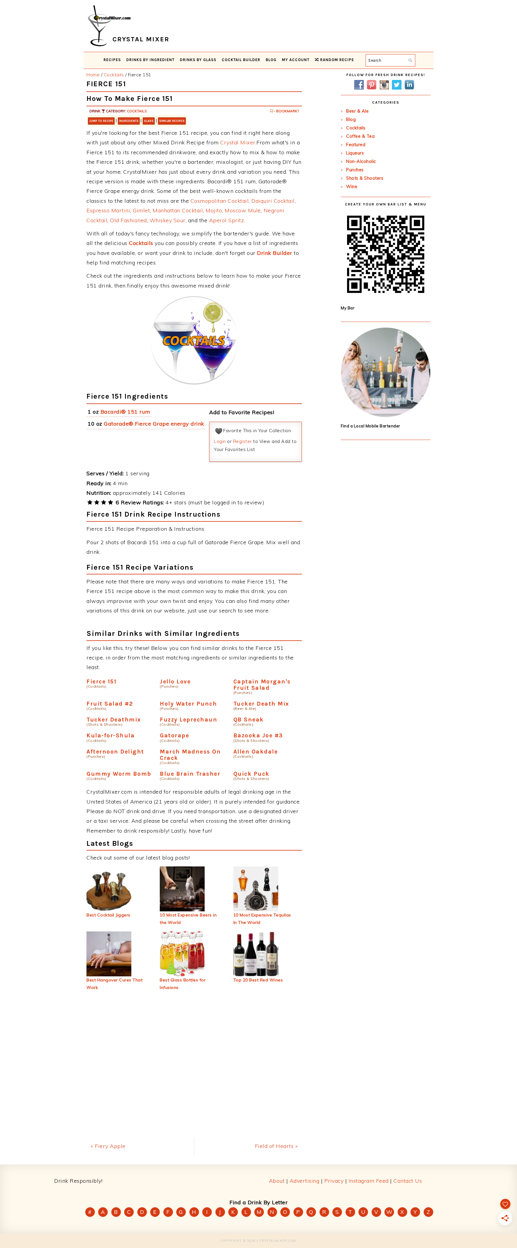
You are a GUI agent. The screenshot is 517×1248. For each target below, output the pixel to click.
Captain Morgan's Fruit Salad (262, 684)
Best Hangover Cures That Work (114, 983)
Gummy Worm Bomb (118, 773)
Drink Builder (274, 252)
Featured (355, 144)
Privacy (334, 1180)
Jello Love (175, 681)
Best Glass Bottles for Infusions (183, 983)
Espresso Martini (108, 210)
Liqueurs (355, 153)
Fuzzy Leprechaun (188, 719)
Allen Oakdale (255, 751)
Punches (355, 170)
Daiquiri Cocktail (273, 200)
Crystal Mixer (238, 142)
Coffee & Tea (360, 136)
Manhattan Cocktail (178, 210)
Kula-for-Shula (110, 735)
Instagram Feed (369, 1180)
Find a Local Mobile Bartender (370, 425)
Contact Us (407, 1180)
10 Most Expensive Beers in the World (188, 918)
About (277, 1180)
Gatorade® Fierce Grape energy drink (154, 423)
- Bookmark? (286, 111)
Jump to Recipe (101, 121)
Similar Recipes (172, 121)
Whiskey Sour (167, 220)
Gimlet (141, 210)
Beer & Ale (357, 111)
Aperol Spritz (226, 220)
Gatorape (174, 735)
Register (242, 441)
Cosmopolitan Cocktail (220, 200)
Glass (148, 121)
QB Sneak (248, 719)
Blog (351, 119)
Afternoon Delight (115, 751)
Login (220, 441)
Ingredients (129, 121)
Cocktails (137, 111)
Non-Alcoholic (361, 161)
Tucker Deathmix (113, 719)
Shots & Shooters (364, 178)
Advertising (305, 1180)
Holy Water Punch (188, 703)
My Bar (348, 307)
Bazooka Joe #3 (258, 735)
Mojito (214, 210)
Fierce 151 (101, 681)
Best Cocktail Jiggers (108, 915)
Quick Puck (251, 773)
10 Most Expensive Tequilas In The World (262, 918)
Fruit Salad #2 (109, 703)
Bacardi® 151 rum (125, 411)
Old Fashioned (128, 220)
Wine (351, 186)
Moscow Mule (243, 210)
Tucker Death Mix (261, 703)
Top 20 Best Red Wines (258, 980)
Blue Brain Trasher (190, 773)
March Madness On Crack (190, 754)
